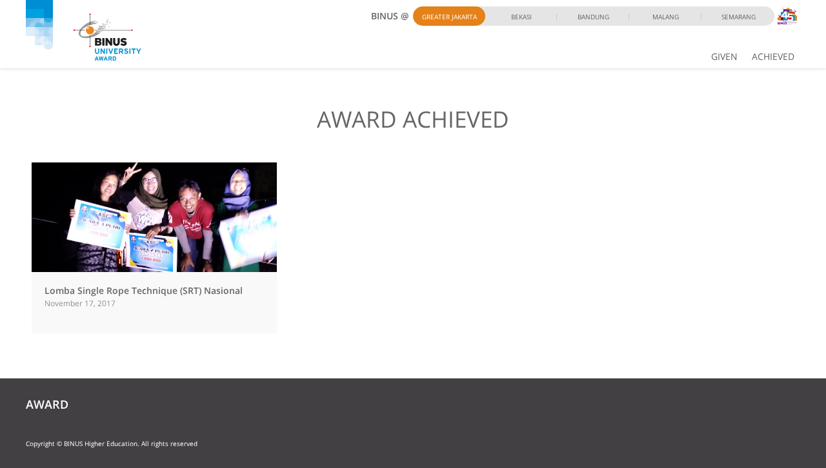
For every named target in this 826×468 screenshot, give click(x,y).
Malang (665, 17)
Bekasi (521, 17)
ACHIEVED (773, 56)
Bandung (593, 17)
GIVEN (724, 56)
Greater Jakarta (449, 17)
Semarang (738, 17)
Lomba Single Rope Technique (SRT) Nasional (144, 290)
